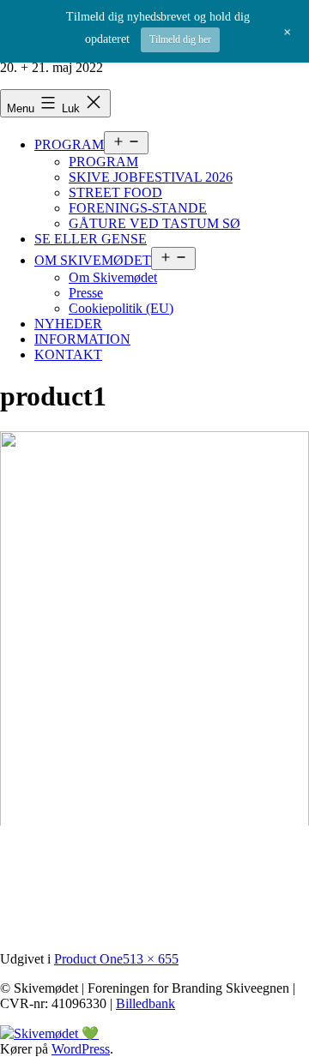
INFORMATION (82, 339)
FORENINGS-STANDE (138, 208)
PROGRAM (69, 144)
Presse (86, 292)
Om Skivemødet (113, 277)
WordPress (81, 1049)
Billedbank (145, 1003)
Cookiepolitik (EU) (121, 308)
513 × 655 (151, 959)
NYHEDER (68, 323)
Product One (88, 959)
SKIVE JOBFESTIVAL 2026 (151, 177)
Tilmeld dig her (180, 39)
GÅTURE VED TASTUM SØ (154, 223)
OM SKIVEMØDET (92, 260)
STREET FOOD (115, 192)
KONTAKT (68, 354)
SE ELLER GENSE (90, 238)
